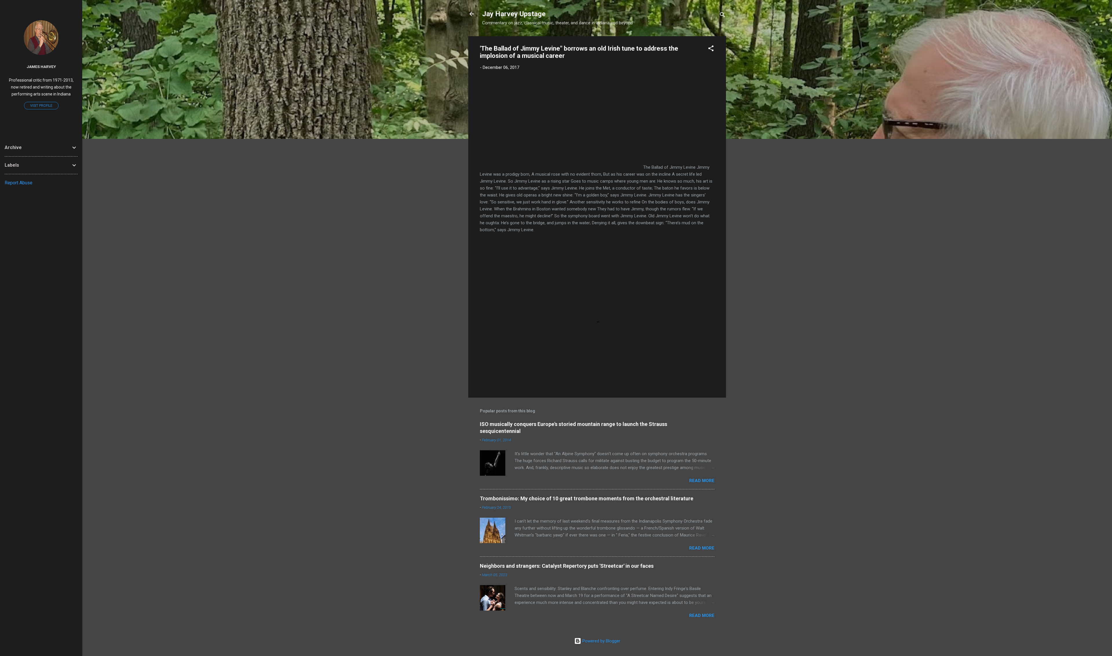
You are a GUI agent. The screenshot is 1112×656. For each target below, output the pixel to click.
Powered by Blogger (600, 641)
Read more (701, 480)
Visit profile (41, 106)
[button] (710, 49)
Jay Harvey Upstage (514, 14)
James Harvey (41, 66)
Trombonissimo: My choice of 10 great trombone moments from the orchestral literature (586, 498)
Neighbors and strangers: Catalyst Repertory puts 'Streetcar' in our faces (567, 566)
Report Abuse (18, 182)
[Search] (722, 16)
